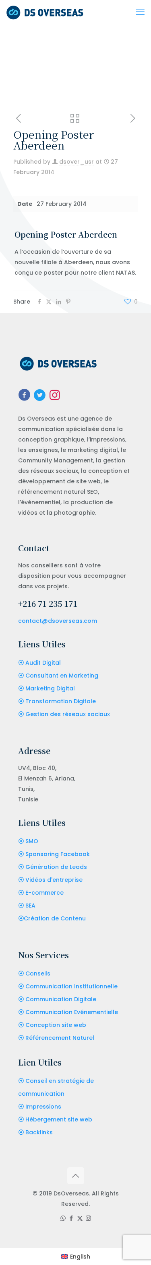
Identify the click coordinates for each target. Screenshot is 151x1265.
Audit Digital (43, 663)
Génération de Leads (56, 867)
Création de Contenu (55, 918)
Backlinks (39, 1132)
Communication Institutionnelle (71, 986)
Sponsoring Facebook (57, 854)
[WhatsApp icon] (63, 1218)
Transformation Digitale (60, 701)
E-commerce (44, 893)
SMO (31, 841)
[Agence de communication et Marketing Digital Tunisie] (45, 12)
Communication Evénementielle (71, 1012)
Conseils (37, 973)
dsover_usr (76, 162)
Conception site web (55, 1025)
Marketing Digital (50, 688)
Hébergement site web (58, 1119)
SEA (30, 906)
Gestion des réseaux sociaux (67, 714)
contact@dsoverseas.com (57, 621)
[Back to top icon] (75, 1175)
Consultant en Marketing (61, 676)
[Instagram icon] (88, 1218)
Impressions (43, 1107)
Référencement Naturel (59, 1038)
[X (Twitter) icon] (80, 1218)
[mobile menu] (140, 12)
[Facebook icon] (71, 1218)
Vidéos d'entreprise (54, 880)
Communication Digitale (60, 999)
